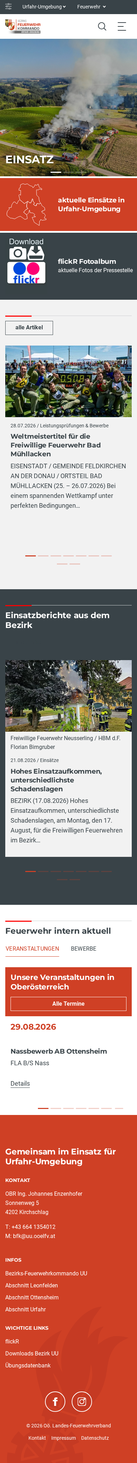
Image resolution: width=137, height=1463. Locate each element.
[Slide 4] (81, 1108)
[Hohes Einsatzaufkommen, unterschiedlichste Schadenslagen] (30, 871)
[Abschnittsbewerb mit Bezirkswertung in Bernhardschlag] (106, 556)
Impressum (63, 1438)
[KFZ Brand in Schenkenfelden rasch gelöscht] (94, 871)
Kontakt (37, 1438)
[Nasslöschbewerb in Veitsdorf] (81, 556)
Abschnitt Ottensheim (32, 1297)
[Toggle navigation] (122, 26)
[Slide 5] (94, 1108)
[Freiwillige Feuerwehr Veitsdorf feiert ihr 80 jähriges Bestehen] (56, 556)
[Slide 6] (106, 1108)
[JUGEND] (81, 172)
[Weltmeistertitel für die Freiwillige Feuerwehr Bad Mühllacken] (30, 556)
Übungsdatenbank (28, 1365)
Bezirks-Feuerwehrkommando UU (46, 1273)
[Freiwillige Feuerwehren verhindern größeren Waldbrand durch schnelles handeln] (106, 871)
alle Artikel (29, 327)
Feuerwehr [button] (89, 7)
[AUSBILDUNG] (68, 172)
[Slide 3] (68, 1108)
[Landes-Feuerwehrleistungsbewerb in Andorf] (94, 556)
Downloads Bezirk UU (31, 1353)
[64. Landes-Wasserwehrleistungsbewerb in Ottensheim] (75, 564)
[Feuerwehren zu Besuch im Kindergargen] (62, 564)
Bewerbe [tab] (84, 948)
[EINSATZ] (56, 172)
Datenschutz (95, 1438)
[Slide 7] (119, 1108)
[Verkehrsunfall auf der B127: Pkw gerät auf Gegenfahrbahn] (75, 880)
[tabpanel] (68, 1030)
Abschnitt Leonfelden (31, 1285)
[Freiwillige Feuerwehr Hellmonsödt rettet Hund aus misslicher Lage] (62, 880)
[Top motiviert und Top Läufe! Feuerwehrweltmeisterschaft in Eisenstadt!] (68, 556)
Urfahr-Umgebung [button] (42, 7)
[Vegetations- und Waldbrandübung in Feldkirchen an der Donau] (43, 556)
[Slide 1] (43, 1108)
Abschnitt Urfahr (25, 1309)
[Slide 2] (56, 1108)
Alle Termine (68, 1003)
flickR (12, 1341)
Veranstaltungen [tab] (32, 948)
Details (20, 1083)
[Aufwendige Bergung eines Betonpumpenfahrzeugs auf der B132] (68, 871)
